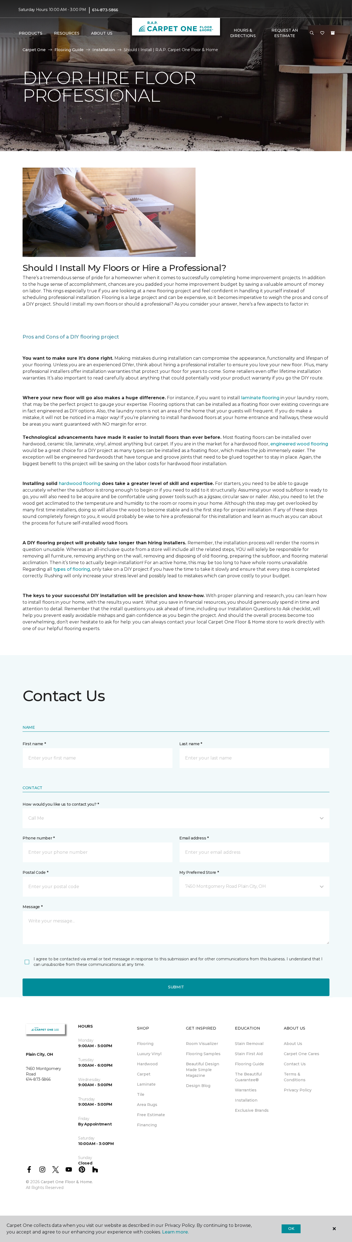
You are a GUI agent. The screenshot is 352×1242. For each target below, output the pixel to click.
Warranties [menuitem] (246, 1090)
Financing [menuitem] (147, 1124)
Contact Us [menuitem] (295, 1063)
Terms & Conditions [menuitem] (295, 1077)
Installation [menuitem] (246, 1100)
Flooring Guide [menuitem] (249, 1063)
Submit (176, 987)
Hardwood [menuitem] (147, 1063)
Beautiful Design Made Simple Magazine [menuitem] (202, 1069)
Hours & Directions (243, 33)
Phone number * (39, 838)
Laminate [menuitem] (146, 1084)
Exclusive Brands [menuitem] (252, 1110)
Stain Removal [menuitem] (249, 1043)
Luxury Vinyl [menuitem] (149, 1053)
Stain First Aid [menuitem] (249, 1053)
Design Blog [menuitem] (198, 1085)
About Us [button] (101, 33)
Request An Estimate (284, 33)
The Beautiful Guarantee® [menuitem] (248, 1077)
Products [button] (30, 33)
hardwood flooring (79, 483)
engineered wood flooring (299, 444)
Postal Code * (35, 872)
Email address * (194, 838)
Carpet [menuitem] (143, 1074)
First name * (34, 744)
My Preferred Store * (199, 872)
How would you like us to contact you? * (61, 804)
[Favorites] (322, 33)
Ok (291, 1228)
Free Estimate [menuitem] (151, 1114)
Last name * (190, 744)
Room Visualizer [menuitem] (202, 1043)
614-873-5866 (105, 9)
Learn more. (175, 1232)
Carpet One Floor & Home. (67, 1181)
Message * (32, 907)
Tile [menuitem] (140, 1094)
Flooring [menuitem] (145, 1043)
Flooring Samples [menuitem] (203, 1053)
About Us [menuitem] (293, 1043)
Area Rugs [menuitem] (147, 1104)
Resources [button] (66, 33)
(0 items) (333, 33)
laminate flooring (260, 397)
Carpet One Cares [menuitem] (301, 1053)
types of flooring (71, 569)
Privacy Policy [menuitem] (298, 1090)
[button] (312, 33)
